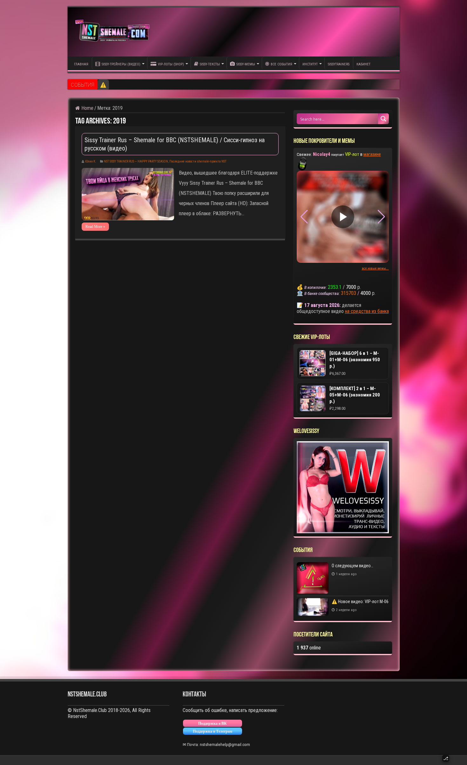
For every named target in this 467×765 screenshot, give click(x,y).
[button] (381, 217)
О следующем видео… (352, 565)
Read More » (95, 226)
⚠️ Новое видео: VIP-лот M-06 (133, 85)
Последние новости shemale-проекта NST (198, 161)
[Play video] (342, 216)
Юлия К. (90, 161)
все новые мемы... (375, 268)
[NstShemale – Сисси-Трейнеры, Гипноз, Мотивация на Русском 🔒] (113, 32)
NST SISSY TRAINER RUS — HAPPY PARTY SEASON (136, 161)
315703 (348, 293)
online (309, 648)
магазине (372, 154)
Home (86, 108)
